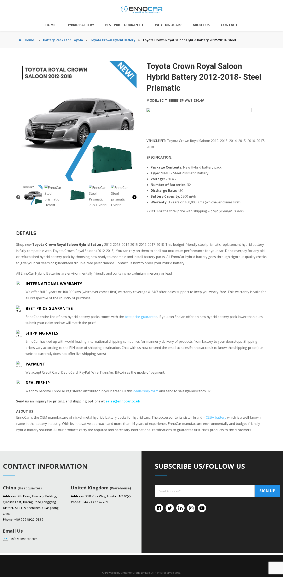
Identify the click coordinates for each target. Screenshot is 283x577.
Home (29, 40)
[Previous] (18, 198)
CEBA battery (216, 417)
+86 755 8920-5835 (28, 519)
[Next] (134, 198)
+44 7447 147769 (95, 502)
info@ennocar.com (24, 539)
